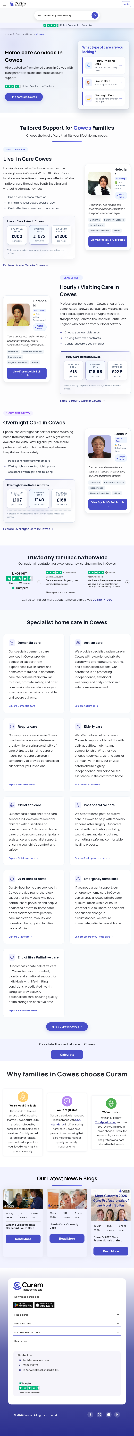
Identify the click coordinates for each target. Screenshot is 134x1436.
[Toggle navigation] (5, 4)
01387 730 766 (31, 1365)
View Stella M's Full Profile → (107, 504)
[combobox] (67, 15)
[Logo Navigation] (18, 6)
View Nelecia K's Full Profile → (108, 241)
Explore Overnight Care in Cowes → (28, 529)
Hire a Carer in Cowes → (67, 1026)
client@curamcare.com (35, 1360)
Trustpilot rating (105, 1122)
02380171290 (102, 599)
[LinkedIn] (117, 1415)
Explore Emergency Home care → (94, 936)
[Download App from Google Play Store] (23, 1305)
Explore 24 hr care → (21, 936)
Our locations (24, 34)
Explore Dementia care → (23, 705)
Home (8, 34)
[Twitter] (99, 1415)
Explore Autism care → (88, 705)
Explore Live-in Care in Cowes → (26, 265)
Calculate (67, 1054)
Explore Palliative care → (23, 1010)
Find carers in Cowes (24, 97)
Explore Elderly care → (88, 784)
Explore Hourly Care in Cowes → (82, 401)
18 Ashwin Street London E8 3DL (41, 1370)
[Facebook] (90, 1415)
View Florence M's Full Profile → (27, 373)
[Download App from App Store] (44, 1305)
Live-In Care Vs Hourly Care (64, 1226)
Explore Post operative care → (92, 858)
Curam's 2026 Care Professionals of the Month (106, 1239)
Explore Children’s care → (23, 858)
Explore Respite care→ (22, 784)
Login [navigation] (126, 4)
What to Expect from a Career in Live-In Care (20, 1226)
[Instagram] (109, 1415)
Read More (23, 1239)
